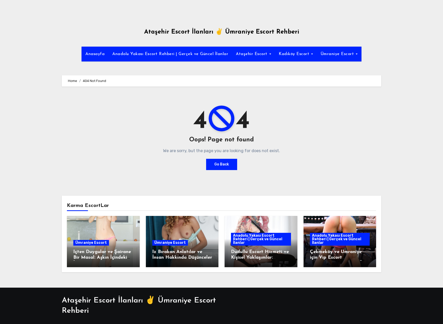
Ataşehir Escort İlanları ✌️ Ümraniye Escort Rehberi (221, 32)
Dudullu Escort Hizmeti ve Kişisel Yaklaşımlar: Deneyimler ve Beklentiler (260, 257)
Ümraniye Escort (338, 54)
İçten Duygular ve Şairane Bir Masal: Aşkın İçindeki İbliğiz (102, 257)
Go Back (221, 164)
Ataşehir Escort (252, 54)
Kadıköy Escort (295, 54)
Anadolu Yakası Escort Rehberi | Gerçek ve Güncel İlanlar (170, 54)
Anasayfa (95, 54)
